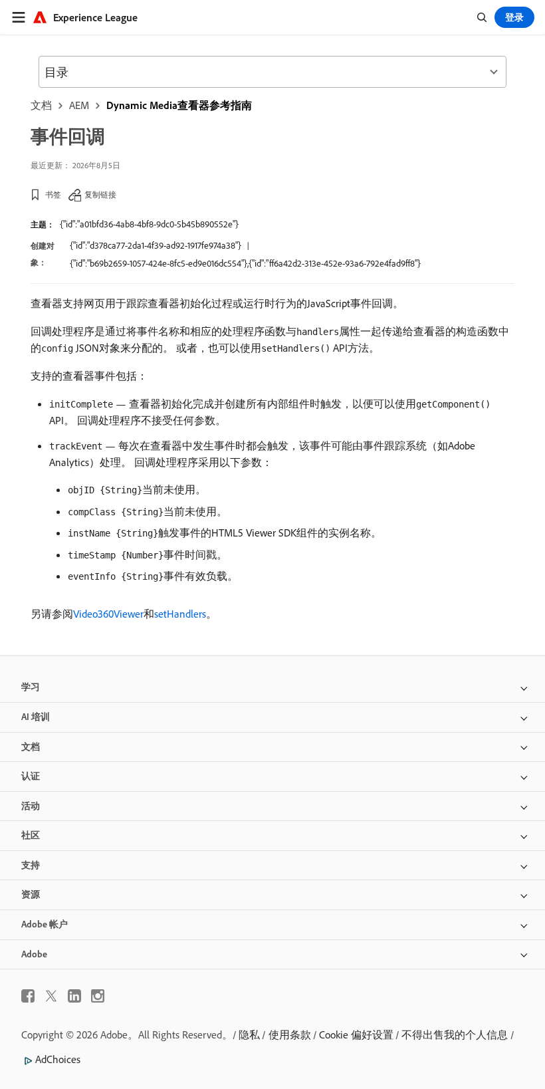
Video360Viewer (108, 613)
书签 (53, 194)
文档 (41, 105)
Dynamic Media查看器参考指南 (179, 105)
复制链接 (100, 194)
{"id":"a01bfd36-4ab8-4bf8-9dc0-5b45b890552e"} (149, 224)
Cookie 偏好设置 (356, 1034)
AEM (79, 105)
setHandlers (180, 613)
